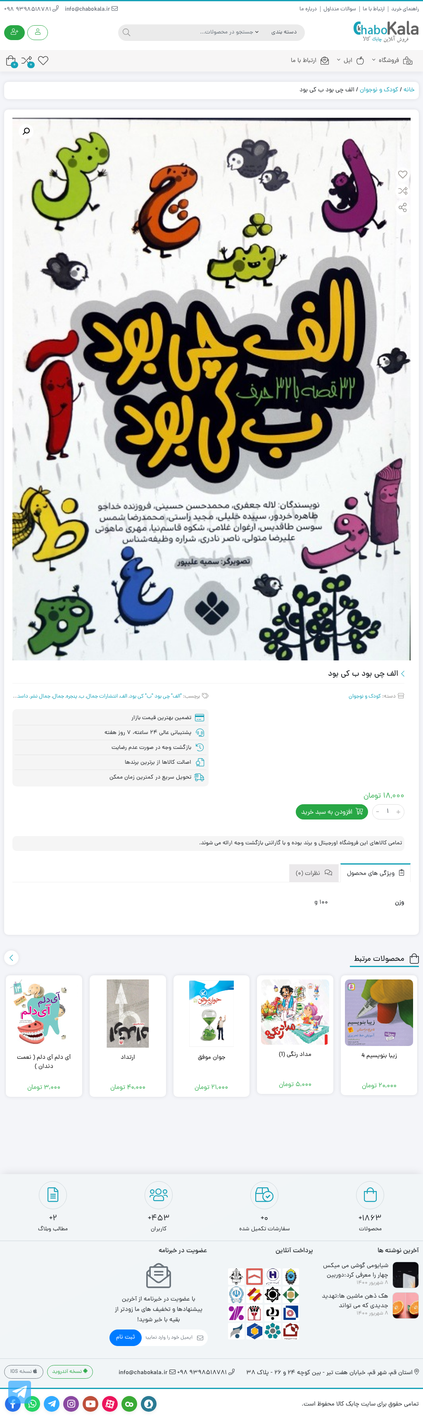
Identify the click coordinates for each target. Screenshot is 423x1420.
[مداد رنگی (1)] (295, 1012)
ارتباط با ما (374, 9)
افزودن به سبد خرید (326, 812)
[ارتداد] (128, 1013)
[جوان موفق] (212, 1013)
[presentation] (11, 958)
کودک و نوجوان (379, 90)
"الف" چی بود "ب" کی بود (155, 696)
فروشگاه (389, 61)
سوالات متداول (339, 9)
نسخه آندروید (67, 1372)
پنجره (71, 696)
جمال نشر (40, 696)
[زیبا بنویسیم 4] (379, 1012)
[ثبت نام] (14, 32)
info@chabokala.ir (88, 9)
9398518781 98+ (28, 9)
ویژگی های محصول (371, 874)
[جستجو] (125, 32)
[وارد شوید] (37, 32)
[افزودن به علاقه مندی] (402, 175)
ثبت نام (125, 1337)
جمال (58, 696)
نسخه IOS (21, 1372)
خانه (409, 90)
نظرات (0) (309, 874)
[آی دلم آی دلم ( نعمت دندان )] (44, 1013)
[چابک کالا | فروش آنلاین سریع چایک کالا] (386, 32)
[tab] (375, 873)
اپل (348, 61)
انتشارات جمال (102, 696)
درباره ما (308, 9)
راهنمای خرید (405, 9)
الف (123, 696)
